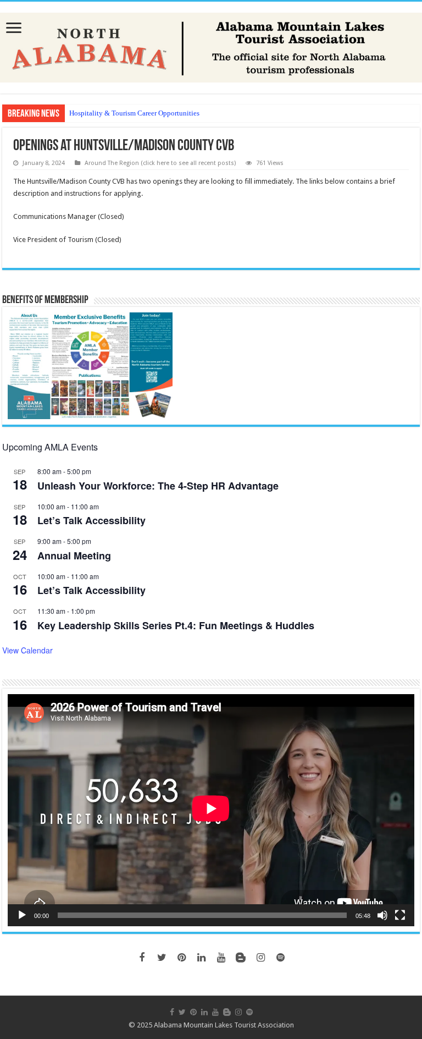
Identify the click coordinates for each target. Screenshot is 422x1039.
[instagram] (260, 957)
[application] (211, 810)
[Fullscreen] (400, 915)
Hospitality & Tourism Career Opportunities (134, 113)
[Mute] (382, 915)
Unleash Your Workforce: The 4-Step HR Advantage (158, 486)
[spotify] (280, 957)
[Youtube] (221, 957)
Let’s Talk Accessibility (91, 520)
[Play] (21, 915)
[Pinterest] (181, 957)
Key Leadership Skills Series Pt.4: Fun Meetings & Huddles (175, 625)
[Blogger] (240, 957)
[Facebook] (142, 957)
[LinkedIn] (201, 957)
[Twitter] (161, 957)
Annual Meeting (74, 555)
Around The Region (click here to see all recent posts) (160, 163)
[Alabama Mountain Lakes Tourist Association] (211, 45)
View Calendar (27, 650)
